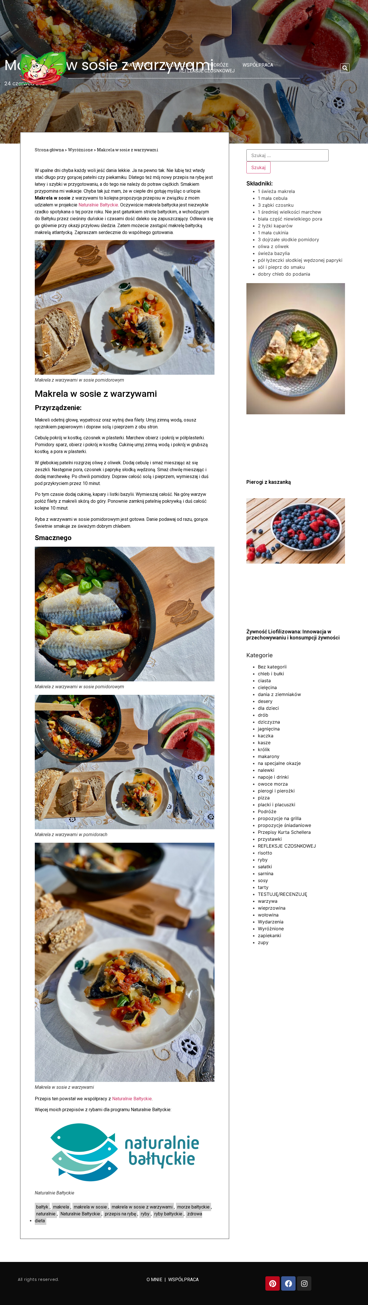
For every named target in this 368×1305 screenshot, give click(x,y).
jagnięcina (269, 729)
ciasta (264, 680)
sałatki (265, 866)
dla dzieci (268, 708)
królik (264, 749)
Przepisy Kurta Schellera (284, 832)
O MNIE (155, 1279)
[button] (345, 68)
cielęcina (267, 687)
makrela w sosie (90, 1207)
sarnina (265, 873)
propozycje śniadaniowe (284, 825)
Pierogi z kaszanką (268, 482)
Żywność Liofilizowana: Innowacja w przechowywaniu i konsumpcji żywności (293, 635)
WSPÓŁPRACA (183, 1279)
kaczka (265, 735)
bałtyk (42, 1207)
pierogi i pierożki (276, 791)
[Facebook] (288, 1283)
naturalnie (45, 1214)
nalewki (266, 770)
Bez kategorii (272, 667)
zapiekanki (269, 935)
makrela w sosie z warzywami (142, 1207)
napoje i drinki (273, 777)
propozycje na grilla (279, 818)
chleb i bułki (271, 673)
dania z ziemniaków (279, 694)
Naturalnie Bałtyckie (98, 205)
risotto (265, 853)
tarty (263, 887)
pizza (264, 798)
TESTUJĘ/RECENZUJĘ (282, 894)
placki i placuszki (276, 804)
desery (265, 701)
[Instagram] (304, 1283)
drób (263, 715)
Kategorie (138, 65)
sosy (263, 880)
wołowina (268, 915)
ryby (145, 1214)
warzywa (267, 901)
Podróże (217, 65)
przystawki (270, 839)
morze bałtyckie (193, 1207)
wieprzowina (271, 908)
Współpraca (258, 65)
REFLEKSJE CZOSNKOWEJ (207, 71)
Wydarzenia (178, 65)
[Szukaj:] (287, 155)
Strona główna (49, 149)
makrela (61, 1207)
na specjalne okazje (279, 763)
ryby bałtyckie (168, 1214)
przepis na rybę (120, 1214)
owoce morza (273, 784)
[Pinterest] (272, 1283)
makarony (268, 756)
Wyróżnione (80, 149)
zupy (263, 942)
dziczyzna (269, 722)
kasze (264, 742)
